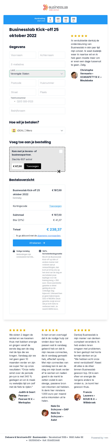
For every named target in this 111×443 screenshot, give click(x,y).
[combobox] (12, 101)
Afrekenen (35, 242)
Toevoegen (32, 166)
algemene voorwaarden (48, 235)
